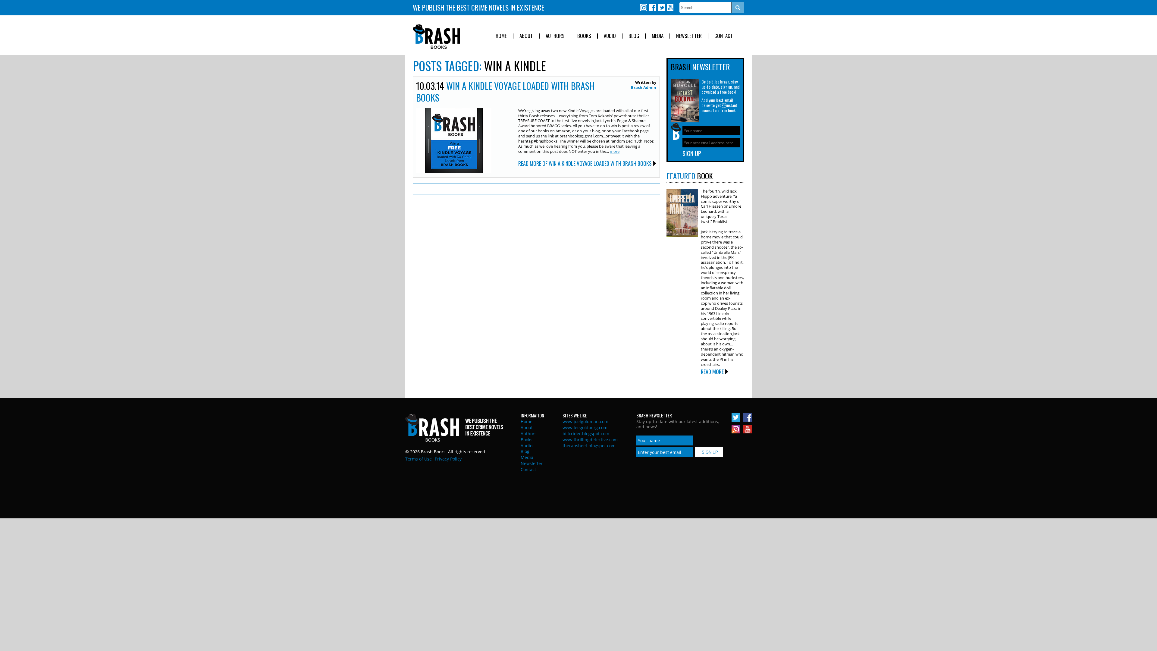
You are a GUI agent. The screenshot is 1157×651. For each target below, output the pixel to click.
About (526, 36)
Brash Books (436, 36)
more (614, 151)
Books (584, 36)
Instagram (643, 7)
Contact (723, 36)
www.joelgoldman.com (585, 421)
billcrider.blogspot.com (586, 433)
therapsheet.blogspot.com (589, 445)
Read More (712, 372)
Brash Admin (643, 87)
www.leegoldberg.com (585, 427)
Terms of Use (418, 459)
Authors (555, 36)
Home (501, 36)
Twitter (661, 7)
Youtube (669, 7)
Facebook (652, 7)
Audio (610, 36)
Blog (634, 36)
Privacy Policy (448, 459)
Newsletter (689, 36)
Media (657, 36)
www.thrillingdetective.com (590, 439)
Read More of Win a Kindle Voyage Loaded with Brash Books (585, 163)
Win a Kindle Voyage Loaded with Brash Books (505, 91)
